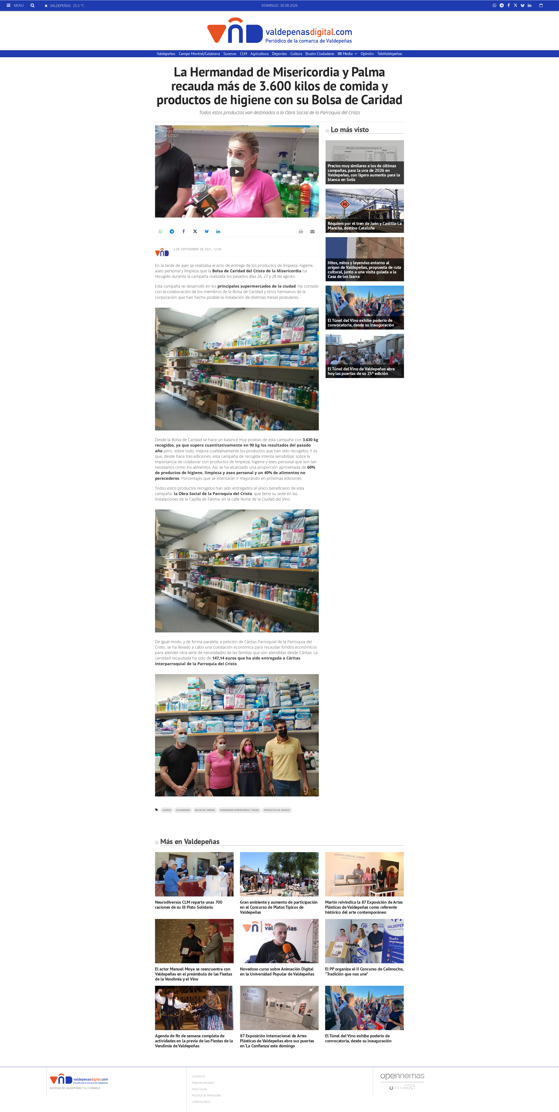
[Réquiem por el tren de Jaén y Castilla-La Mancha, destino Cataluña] (365, 210)
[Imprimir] (301, 231)
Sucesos (229, 53)
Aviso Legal (199, 1089)
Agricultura (259, 53)
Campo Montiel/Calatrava (199, 53)
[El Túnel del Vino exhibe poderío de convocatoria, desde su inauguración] (365, 307)
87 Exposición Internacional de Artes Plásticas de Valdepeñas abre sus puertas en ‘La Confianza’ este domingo (277, 1041)
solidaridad (183, 810)
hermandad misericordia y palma (239, 810)
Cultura (296, 53)
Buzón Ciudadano (319, 53)
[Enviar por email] (312, 231)
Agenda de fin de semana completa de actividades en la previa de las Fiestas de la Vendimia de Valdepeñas (194, 1041)
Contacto (198, 1076)
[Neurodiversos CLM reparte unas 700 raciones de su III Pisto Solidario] (194, 874)
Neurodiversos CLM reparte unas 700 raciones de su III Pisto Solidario (188, 904)
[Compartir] (495, 5)
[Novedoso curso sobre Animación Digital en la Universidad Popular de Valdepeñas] (279, 941)
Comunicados (201, 1102)
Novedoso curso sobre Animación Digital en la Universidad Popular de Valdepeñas (277, 971)
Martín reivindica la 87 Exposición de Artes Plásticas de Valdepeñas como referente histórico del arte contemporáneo (364, 907)
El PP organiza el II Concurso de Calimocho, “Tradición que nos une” (364, 971)
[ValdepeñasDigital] (279, 30)
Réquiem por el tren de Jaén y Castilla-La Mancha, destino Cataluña (365, 226)
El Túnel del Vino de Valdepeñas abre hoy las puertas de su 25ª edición (361, 371)
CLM (243, 53)
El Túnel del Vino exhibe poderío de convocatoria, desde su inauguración (361, 323)
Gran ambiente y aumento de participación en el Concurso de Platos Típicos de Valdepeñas (278, 907)
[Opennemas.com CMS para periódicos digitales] (402, 1081)
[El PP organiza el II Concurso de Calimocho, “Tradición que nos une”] (364, 941)
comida (166, 810)
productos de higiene (277, 810)
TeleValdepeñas (389, 53)
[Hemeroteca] (541, 5)
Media (348, 53)
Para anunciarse (203, 1083)
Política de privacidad (206, 1095)
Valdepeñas (166, 53)
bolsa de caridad (205, 810)
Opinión (367, 53)
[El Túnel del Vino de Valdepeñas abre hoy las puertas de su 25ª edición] (365, 355)
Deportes (279, 53)
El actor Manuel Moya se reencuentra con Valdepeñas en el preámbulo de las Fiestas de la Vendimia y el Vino (193, 974)
